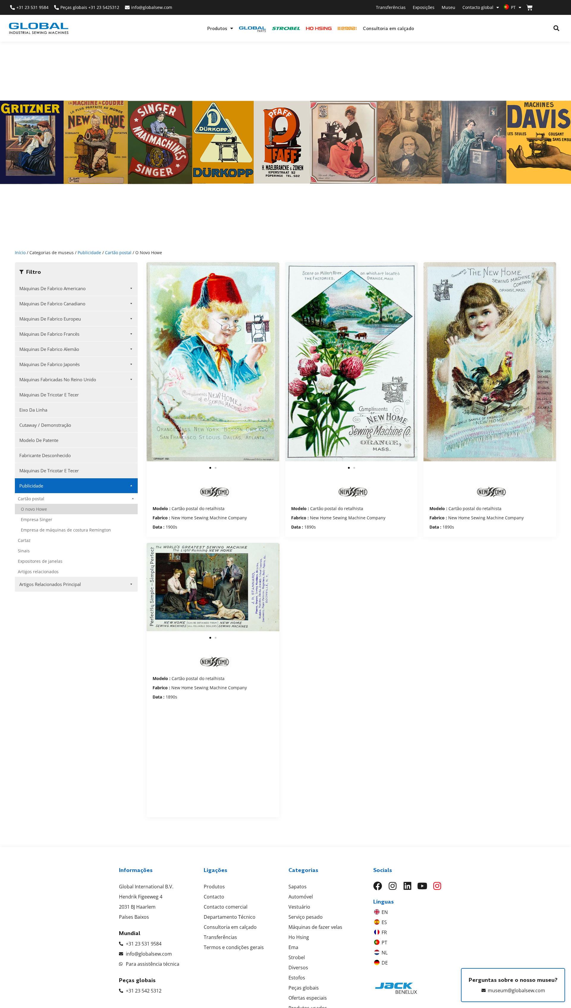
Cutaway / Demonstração (45, 425)
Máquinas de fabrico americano (52, 288)
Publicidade (89, 252)
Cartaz (24, 540)
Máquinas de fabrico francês (49, 334)
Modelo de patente (38, 440)
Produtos (217, 28)
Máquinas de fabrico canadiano (52, 304)
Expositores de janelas (40, 561)
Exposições (423, 7)
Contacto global (477, 7)
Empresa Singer (36, 519)
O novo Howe (34, 509)
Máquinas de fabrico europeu (50, 319)
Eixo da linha (33, 410)
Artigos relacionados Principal (50, 584)
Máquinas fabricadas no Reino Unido (57, 379)
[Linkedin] (407, 886)
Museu (448, 7)
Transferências (391, 7)
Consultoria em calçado (388, 28)
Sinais (24, 551)
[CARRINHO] (529, 7)
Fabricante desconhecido (45, 455)
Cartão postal (118, 252)
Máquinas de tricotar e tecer (49, 395)
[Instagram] (392, 886)
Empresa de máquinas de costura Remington (66, 530)
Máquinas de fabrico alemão (49, 349)
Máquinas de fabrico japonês (49, 364)
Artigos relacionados (38, 571)
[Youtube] (422, 886)
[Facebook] (377, 886)
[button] (556, 28)
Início (20, 252)
